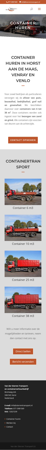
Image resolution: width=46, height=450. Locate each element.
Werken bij (11, 423)
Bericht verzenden (23, 361)
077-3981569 (18, 408)
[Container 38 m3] (23, 312)
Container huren (13, 419)
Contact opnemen (23, 140)
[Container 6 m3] (23, 204)
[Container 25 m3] (23, 276)
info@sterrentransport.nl (22, 405)
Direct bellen (23, 351)
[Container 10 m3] (23, 240)
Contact (9, 427)
